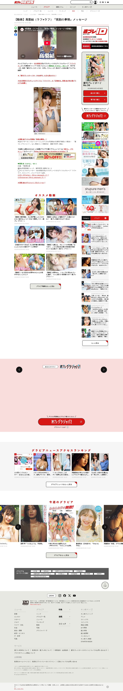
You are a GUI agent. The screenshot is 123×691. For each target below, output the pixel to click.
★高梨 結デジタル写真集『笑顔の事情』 (31, 139)
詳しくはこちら (19, 688)
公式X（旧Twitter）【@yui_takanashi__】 (32, 175)
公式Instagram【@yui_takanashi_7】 (31, 177)
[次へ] (105, 527)
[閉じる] (108, 687)
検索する (90, 2)
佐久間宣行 (38, 63)
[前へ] (18, 527)
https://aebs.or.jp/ (35, 604)
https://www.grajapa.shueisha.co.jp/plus (50, 151)
